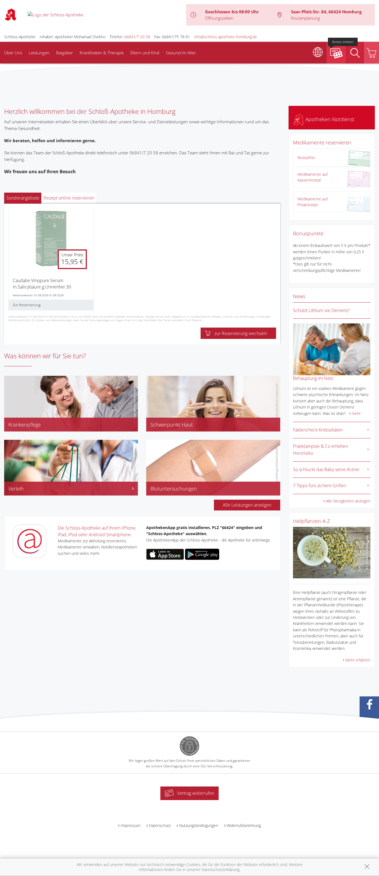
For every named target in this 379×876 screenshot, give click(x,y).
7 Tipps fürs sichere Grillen (319, 485)
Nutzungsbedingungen (198, 825)
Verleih (16, 488)
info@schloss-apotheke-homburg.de (225, 36)
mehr (356, 413)
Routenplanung (305, 18)
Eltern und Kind (144, 52)
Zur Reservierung (27, 304)
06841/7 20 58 (137, 36)
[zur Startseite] (55, 14)
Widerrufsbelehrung (244, 825)
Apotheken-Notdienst (329, 119)
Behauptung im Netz (313, 378)
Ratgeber (64, 52)
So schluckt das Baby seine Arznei (326, 469)
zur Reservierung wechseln (240, 333)
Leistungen (39, 52)
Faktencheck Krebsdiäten (318, 430)
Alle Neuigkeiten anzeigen (348, 501)
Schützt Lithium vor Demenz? (321, 310)
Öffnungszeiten (219, 18)
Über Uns (13, 52)
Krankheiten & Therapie (102, 52)
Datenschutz (160, 825)
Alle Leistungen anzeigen (247, 505)
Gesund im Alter (181, 52)
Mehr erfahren (357, 660)
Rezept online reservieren (69, 198)
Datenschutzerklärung (220, 869)
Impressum (130, 825)
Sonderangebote (22, 198)
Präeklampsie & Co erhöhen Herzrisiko (320, 449)
